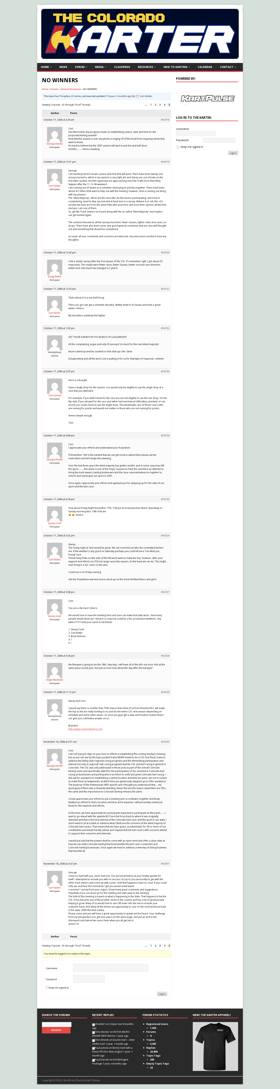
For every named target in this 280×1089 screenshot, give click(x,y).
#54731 (165, 863)
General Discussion (70, 89)
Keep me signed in (59, 987)
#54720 (165, 252)
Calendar (205, 67)
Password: (51, 979)
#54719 (165, 161)
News (63, 67)
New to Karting (175, 67)
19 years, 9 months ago (119, 96)
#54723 (165, 371)
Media (99, 67)
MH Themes (93, 1080)
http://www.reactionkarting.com (85, 729)
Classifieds (122, 67)
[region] (207, 98)
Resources (145, 67)
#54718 (165, 119)
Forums (54, 89)
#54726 (165, 535)
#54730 (165, 741)
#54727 (165, 592)
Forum (80, 67)
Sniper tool (116, 1024)
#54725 (165, 499)
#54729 (165, 692)
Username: (52, 968)
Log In (162, 994)
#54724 (165, 435)
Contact (226, 67)
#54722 (165, 328)
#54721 (165, 288)
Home (45, 67)
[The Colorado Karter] (140, 61)
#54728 (165, 655)
